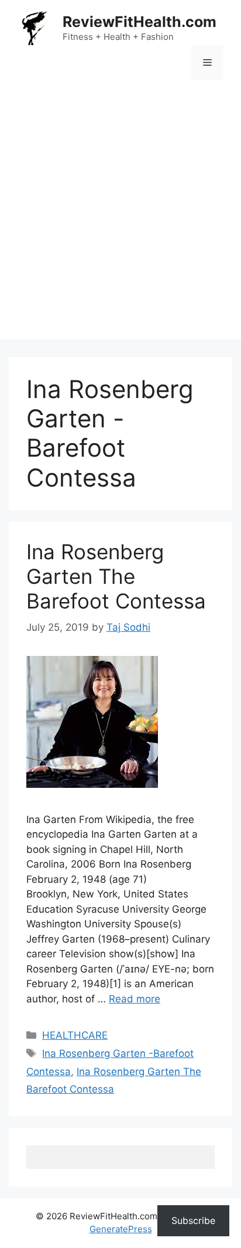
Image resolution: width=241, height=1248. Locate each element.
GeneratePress (120, 1229)
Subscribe (193, 1220)
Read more (134, 999)
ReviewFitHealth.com (139, 21)
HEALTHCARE (75, 1035)
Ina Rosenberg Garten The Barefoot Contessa (116, 576)
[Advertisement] (120, 218)
